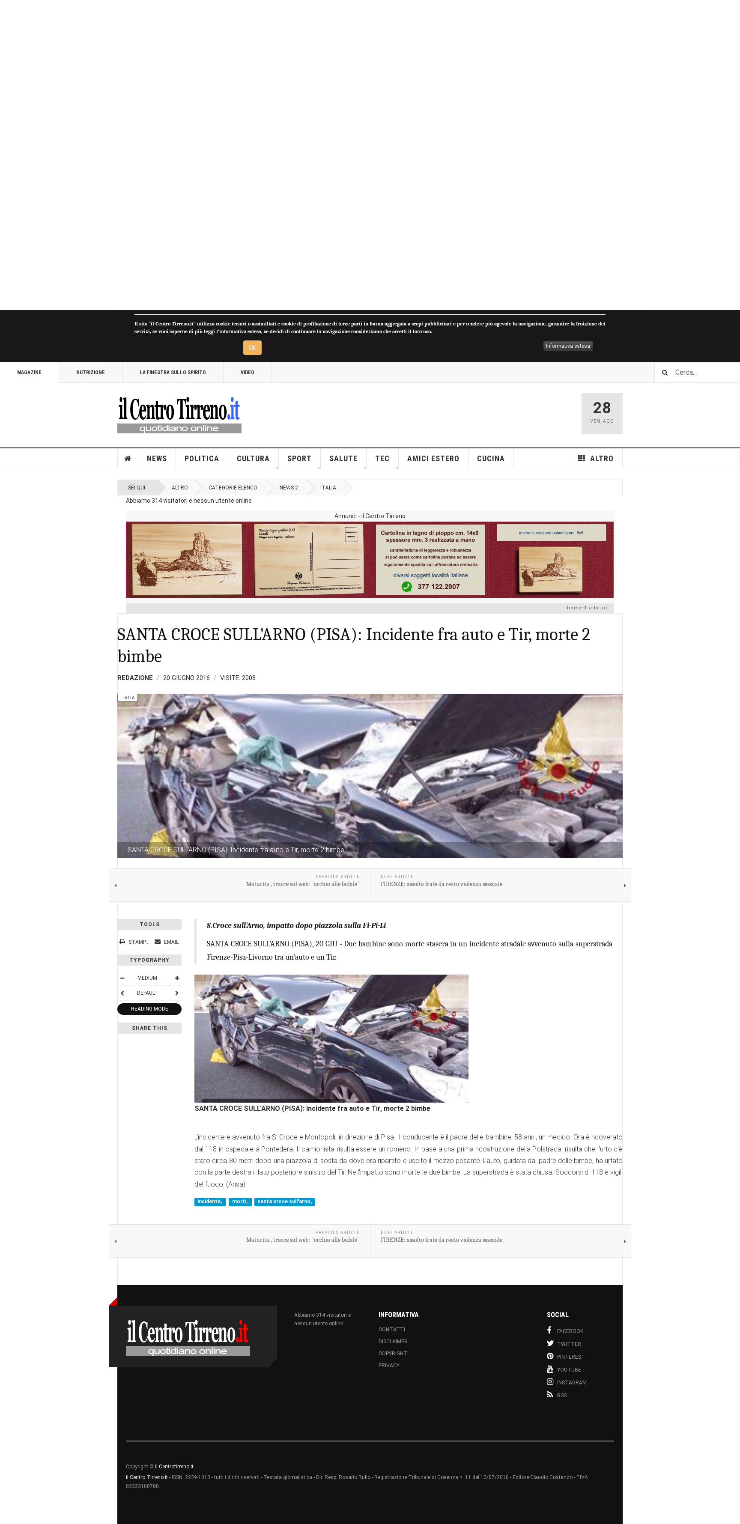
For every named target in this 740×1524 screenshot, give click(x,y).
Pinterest (571, 1357)
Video (247, 373)
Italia (328, 488)
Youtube (569, 1370)
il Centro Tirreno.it (147, 1477)
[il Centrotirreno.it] (179, 413)
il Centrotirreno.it (174, 1467)
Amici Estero (433, 458)
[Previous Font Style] (122, 993)
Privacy (389, 1366)
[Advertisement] (257, 155)
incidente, (210, 1202)
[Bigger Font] (177, 978)
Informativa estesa (568, 346)
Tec (382, 458)
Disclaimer (393, 1342)
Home (128, 458)
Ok (252, 347)
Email (171, 942)
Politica (202, 458)
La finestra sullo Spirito (173, 373)
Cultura (253, 458)
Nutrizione (90, 373)
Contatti (392, 1330)
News (157, 458)
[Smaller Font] (122, 978)
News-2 (289, 488)
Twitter (569, 1344)
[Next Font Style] (177, 993)
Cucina (491, 458)
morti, (240, 1202)
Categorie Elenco (233, 488)
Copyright (393, 1354)
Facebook (570, 1331)
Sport (299, 458)
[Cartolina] (370, 559)
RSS (562, 1396)
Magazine (29, 373)
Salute (343, 458)
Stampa (138, 942)
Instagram (572, 1383)
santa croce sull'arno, (284, 1202)
